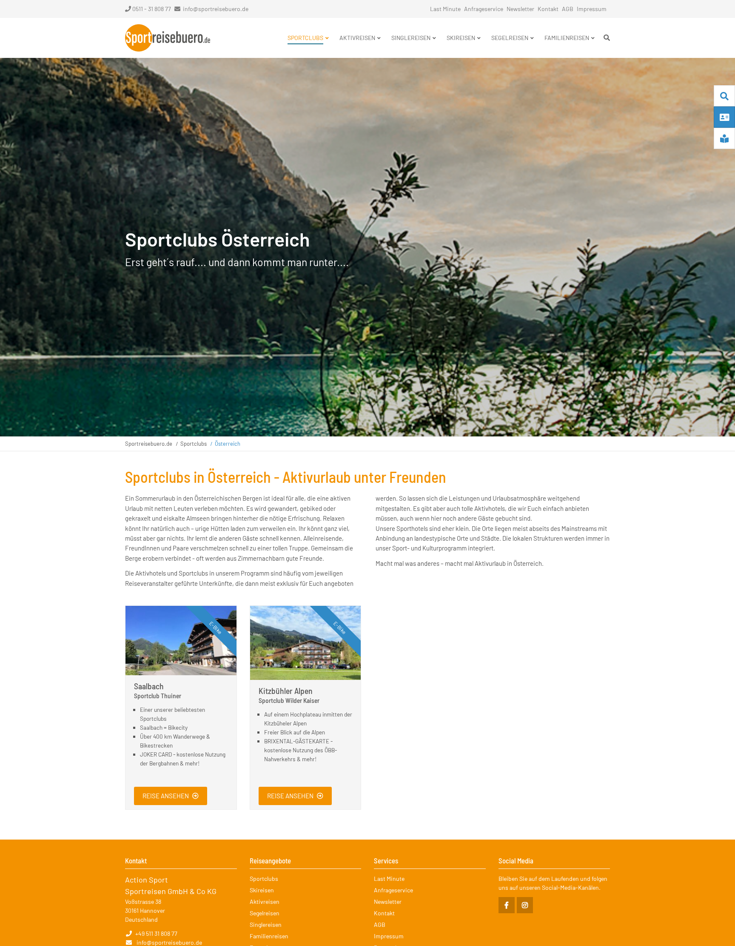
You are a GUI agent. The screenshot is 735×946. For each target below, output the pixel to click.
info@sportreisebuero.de (215, 8)
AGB (567, 8)
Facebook (507, 905)
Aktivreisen (264, 901)
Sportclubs (193, 443)
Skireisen (262, 890)
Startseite (167, 38)
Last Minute (445, 8)
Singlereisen (266, 924)
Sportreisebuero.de (148, 443)
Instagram (525, 905)
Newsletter (520, 8)
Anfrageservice (483, 8)
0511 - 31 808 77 (151, 8)
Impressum (592, 8)
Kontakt (548, 8)
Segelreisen (264, 913)
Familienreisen (269, 936)
